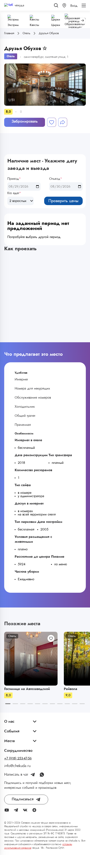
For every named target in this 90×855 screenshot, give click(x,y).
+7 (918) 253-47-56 (18, 758)
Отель (11, 56)
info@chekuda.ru (17, 766)
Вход (73, 5)
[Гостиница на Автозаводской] (31, 659)
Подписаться (22, 799)
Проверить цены (63, 201)
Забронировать (25, 121)
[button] (64, 5)
